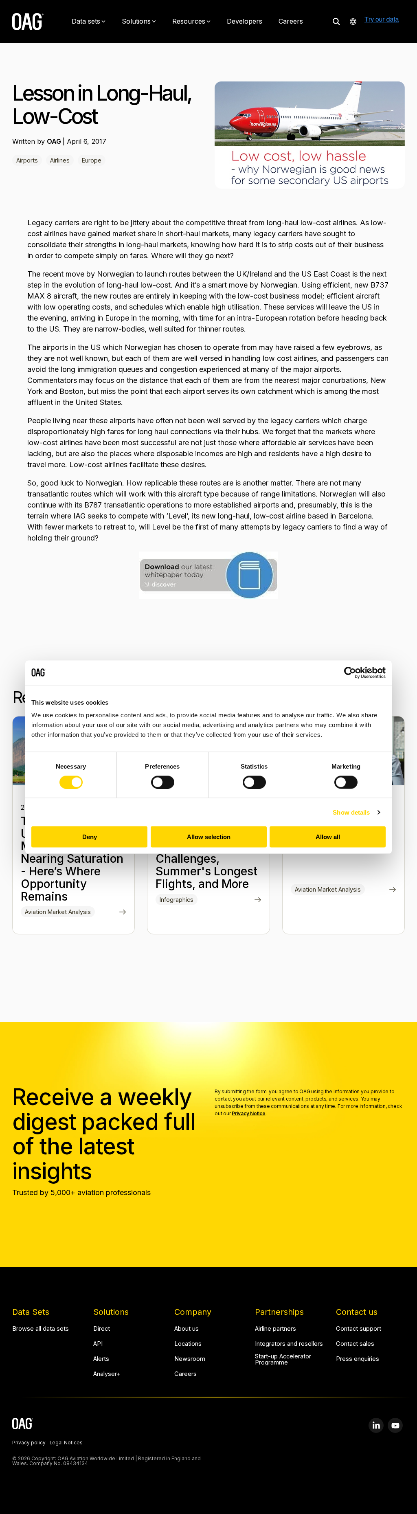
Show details (351, 812)
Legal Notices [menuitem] (66, 1443)
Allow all (328, 836)
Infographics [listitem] (176, 899)
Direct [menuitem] (101, 1329)
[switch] (162, 782)
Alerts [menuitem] (101, 1359)
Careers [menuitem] (185, 1374)
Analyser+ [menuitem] (106, 1374)
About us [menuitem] (186, 1329)
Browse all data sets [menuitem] (40, 1329)
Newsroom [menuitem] (189, 1359)
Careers (291, 21)
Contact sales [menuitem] (355, 1344)
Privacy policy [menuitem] (29, 1443)
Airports (27, 160)
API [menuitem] (98, 1344)
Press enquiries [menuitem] (357, 1359)
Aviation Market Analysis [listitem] (58, 911)
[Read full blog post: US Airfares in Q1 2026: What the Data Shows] (392, 890)
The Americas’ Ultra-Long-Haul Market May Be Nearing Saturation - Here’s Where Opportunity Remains (72, 858)
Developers (244, 21)
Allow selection (208, 836)
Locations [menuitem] (188, 1344)
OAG (55, 141)
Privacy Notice (249, 1113)
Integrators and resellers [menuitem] (289, 1344)
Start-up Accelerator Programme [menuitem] (284, 1359)
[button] (376, 1425)
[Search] (336, 21)
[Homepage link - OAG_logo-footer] (22, 1424)
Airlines (60, 160)
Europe (91, 160)
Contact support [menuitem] (358, 1329)
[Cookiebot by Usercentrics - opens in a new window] (350, 672)
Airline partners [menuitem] (275, 1329)
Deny (89, 836)
